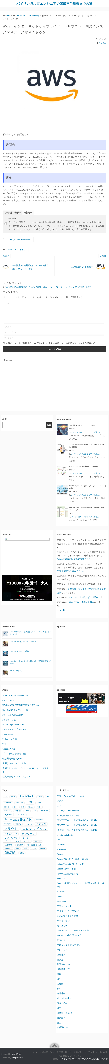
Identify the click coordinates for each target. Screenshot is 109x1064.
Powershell (61, 849)
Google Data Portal (65, 835)
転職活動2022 (63, 1027)
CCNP (60, 801)
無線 (34, 848)
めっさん (102, 43)
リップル (37, 841)
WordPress (61, 901)
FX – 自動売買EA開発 (12, 715)
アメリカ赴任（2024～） (68, 911)
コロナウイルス (34, 828)
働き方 (60, 959)
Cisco (40, 797)
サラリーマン (63, 921)
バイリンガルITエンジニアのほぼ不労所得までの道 (54, 3)
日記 (59, 979)
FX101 (39, 803)
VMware (60, 892)
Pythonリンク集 (9, 739)
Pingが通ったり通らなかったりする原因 (82, 425)
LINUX (60, 840)
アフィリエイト (64, 906)
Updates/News (8, 749)
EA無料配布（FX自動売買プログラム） (21, 705)
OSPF (27, 811)
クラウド (23, 250)
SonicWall (39, 820)
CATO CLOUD (9, 700)
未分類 (60, 984)
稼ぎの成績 (62, 1003)
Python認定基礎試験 (18, 819)
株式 (59, 989)
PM (35, 811)
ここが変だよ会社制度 (67, 916)
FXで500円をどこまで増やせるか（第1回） (77, 820)
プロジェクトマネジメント (17, 841)
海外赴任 (61, 993)
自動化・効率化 (64, 1013)
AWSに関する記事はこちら (70, 571)
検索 (4, 419)
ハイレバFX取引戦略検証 (69, 935)
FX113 (6, 807)
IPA (15, 807)
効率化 (20, 845)
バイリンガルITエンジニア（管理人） (86, 432)
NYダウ (7, 811)
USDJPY (18, 824)
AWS (13, 797)
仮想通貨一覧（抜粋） (13, 758)
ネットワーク (11, 837)
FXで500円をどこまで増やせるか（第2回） (77, 825)
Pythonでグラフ (21, 815)
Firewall (7, 803)
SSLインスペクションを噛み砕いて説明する (83, 466)
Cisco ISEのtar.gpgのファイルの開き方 (23, 641)
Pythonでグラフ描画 (66, 869)
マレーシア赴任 (64, 950)
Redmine (60, 878)
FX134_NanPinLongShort (68, 811)
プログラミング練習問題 (14, 754)
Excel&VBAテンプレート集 (15, 710)
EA (48, 796)
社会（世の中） (64, 998)
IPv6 (22, 807)
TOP (4, 744)
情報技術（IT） (64, 969)
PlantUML (61, 844)
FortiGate (19, 803)
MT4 (39, 807)
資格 (22, 853)
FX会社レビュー (10, 720)
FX (30, 802)
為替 (25, 848)
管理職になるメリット (18, 671)
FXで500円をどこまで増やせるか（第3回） (77, 830)
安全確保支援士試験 (34, 845)
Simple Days (17, 1057)
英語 (59, 1022)
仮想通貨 (8, 845)
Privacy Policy (8, 734)
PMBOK (44, 810)
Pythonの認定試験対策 (67, 874)
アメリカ (41, 824)
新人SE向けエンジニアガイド (16, 776)
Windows (29, 824)
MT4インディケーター (13, 724)
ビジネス (26, 838)
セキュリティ (10, 834)
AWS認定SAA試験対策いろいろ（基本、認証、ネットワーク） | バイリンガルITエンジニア (48, 287)
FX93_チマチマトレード (68, 815)
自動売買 (10, 852)
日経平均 (7, 848)
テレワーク (28, 833)
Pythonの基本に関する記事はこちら (74, 559)
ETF (59, 806)
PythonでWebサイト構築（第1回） (73, 859)
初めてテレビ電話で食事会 (81, 602)
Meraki (30, 807)
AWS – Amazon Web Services (15, 695)
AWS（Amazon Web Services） (20, 239)
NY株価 (18, 811)
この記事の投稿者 (12, 212)
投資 (59, 974)
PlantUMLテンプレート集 (14, 729)
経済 (59, 1008)
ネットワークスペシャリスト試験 (73, 930)
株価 (17, 848)
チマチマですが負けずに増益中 (83, 597)
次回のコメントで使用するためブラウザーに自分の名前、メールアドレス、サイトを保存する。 (51, 343)
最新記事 (28, 212)
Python (8, 814)
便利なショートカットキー (15, 763)
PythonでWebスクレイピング (70, 864)
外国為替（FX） (64, 964)
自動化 (42, 848)
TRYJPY (7, 824)
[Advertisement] (54, 381)
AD (5, 797)
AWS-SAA (12, 250)
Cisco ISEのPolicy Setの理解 (19, 651)
